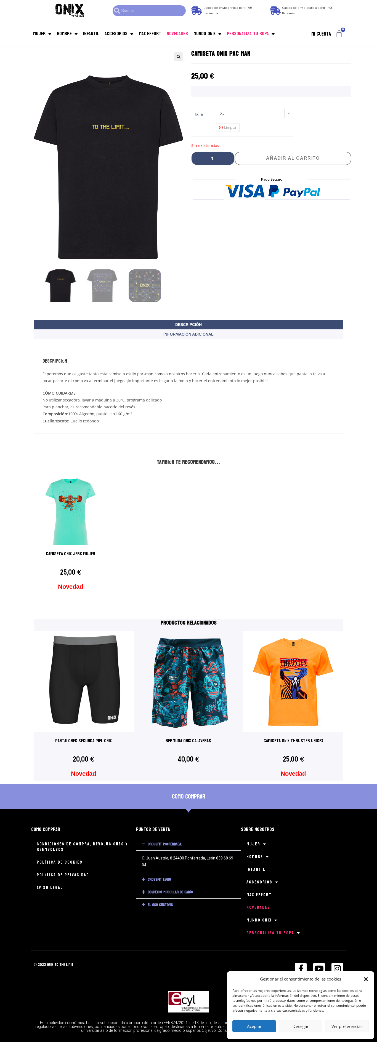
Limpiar (230, 127)
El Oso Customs (160, 904)
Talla (198, 114)
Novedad (70, 586)
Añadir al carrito (293, 158)
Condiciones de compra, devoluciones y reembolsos (82, 846)
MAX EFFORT (150, 33)
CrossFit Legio (159, 879)
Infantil (91, 33)
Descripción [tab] (188, 324)
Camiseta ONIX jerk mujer (70, 554)
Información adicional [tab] (188, 334)
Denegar (301, 1026)
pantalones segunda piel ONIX (83, 740)
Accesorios (116, 33)
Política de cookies (60, 862)
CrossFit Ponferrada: (165, 844)
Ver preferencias (346, 1026)
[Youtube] (319, 968)
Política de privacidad (63, 875)
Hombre (64, 33)
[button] (366, 979)
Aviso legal (50, 887)
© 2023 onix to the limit (53, 964)
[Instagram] (337, 968)
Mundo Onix (204, 33)
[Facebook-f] (301, 968)
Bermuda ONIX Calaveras (188, 740)
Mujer (39, 33)
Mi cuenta (321, 34)
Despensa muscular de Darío (170, 892)
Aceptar (254, 1026)
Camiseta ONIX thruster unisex (293, 740)
